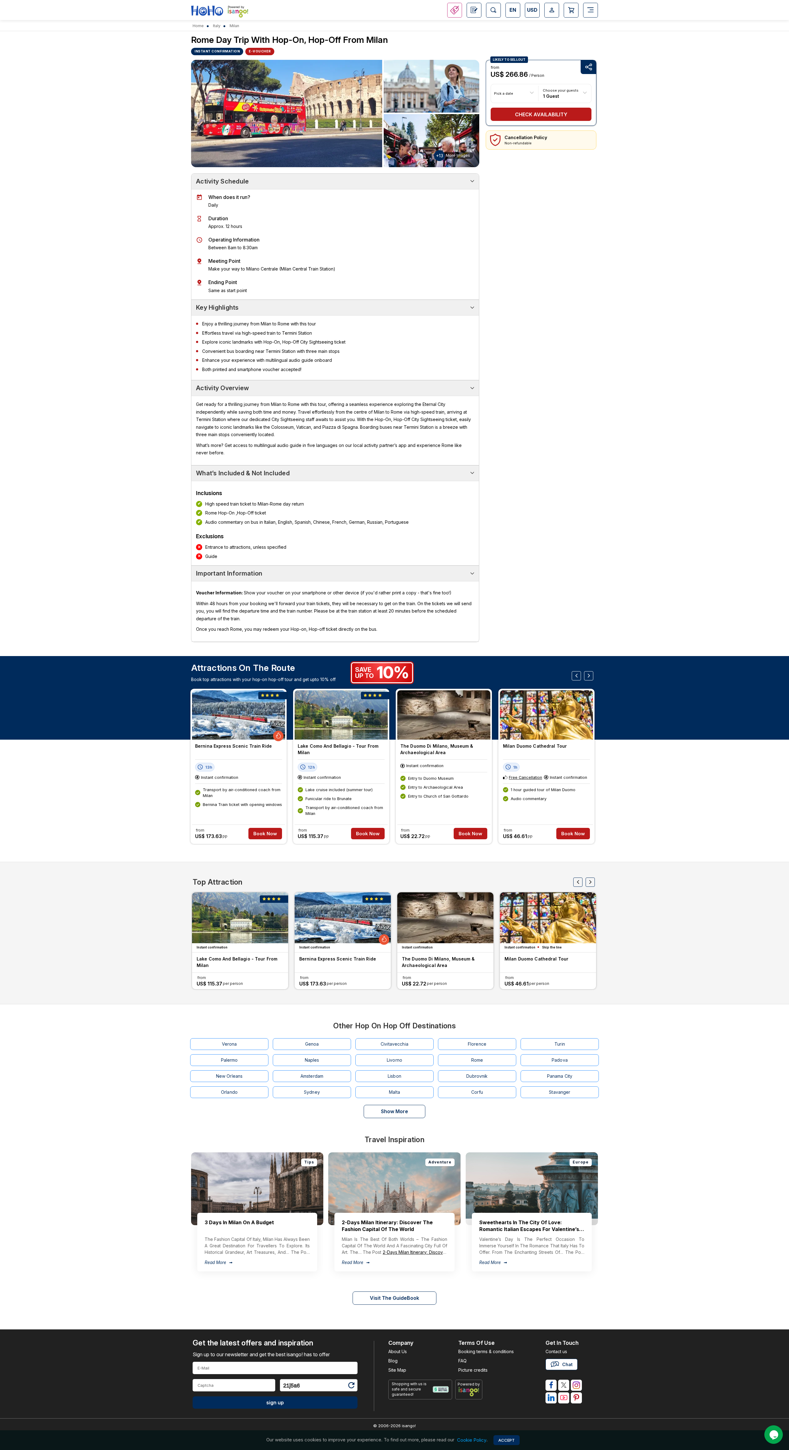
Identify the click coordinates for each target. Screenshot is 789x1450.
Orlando (229, 1092)
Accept (506, 1440)
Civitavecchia (394, 1044)
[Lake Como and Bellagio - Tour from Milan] (341, 715)
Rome (477, 1060)
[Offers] (454, 10)
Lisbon (394, 1076)
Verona (229, 1044)
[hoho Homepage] (207, 11)
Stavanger (559, 1092)
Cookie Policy (471, 1440)
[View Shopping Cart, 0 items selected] (571, 10)
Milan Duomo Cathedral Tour (535, 746)
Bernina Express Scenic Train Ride (233, 746)
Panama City (560, 1076)
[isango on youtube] (563, 1397)
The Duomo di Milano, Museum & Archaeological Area (436, 749)
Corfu (477, 1092)
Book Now (265, 834)
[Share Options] (588, 67)
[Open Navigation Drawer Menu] (590, 10)
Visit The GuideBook (394, 1298)
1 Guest (551, 95)
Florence (477, 1044)
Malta (394, 1092)
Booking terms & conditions (486, 1351)
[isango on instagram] (576, 1385)
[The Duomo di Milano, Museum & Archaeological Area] (443, 715)
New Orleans (229, 1076)
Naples (312, 1060)
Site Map (397, 1370)
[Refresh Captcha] (351, 1386)
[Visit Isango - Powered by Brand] (238, 13)
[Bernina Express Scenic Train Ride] (238, 715)
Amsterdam (311, 1076)
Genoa (312, 1044)
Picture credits (473, 1370)
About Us (397, 1351)
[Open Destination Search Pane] (493, 10)
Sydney (312, 1092)
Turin (559, 1044)
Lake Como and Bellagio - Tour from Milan (338, 749)
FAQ (462, 1360)
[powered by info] (469, 1391)
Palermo (229, 1060)
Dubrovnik (477, 1076)
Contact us (556, 1351)
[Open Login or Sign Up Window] (551, 10)
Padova (560, 1060)
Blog (393, 1360)
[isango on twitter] (563, 1385)
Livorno (394, 1060)
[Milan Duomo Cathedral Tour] (546, 715)
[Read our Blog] (474, 10)
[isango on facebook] (551, 1385)
